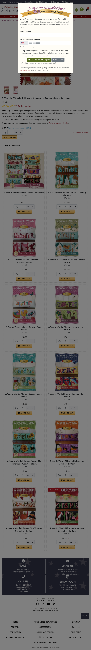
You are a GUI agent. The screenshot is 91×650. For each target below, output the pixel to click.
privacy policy (60, 56)
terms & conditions (44, 56)
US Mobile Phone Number (31, 39)
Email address (25, 31)
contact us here (25, 70)
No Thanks (59, 59)
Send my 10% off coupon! (40, 59)
